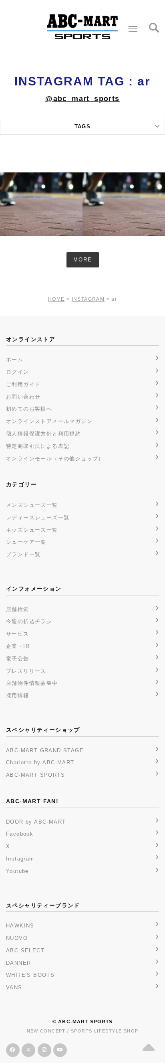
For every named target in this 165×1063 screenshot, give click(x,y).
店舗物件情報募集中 (32, 683)
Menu (133, 29)
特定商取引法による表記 (37, 446)
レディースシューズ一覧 (37, 517)
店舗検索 (17, 609)
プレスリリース (26, 671)
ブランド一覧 (23, 554)
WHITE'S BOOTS (30, 975)
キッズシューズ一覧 (32, 530)
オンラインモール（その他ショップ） (55, 459)
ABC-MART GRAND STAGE (45, 750)
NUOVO (17, 938)
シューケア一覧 (26, 542)
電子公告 (17, 659)
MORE (82, 260)
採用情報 (17, 695)
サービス (17, 634)
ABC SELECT (25, 951)
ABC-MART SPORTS (35, 775)
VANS (14, 987)
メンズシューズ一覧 (32, 505)
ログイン (17, 372)
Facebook (19, 834)
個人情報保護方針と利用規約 (43, 434)
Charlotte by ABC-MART (40, 762)
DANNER (18, 963)
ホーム (14, 359)
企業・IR (18, 646)
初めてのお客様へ (29, 409)
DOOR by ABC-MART (36, 822)
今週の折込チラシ (29, 621)
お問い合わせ (23, 397)
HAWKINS (20, 926)
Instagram (20, 859)
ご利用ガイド (23, 384)
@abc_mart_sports (82, 99)
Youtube (17, 871)
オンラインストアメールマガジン (49, 421)
